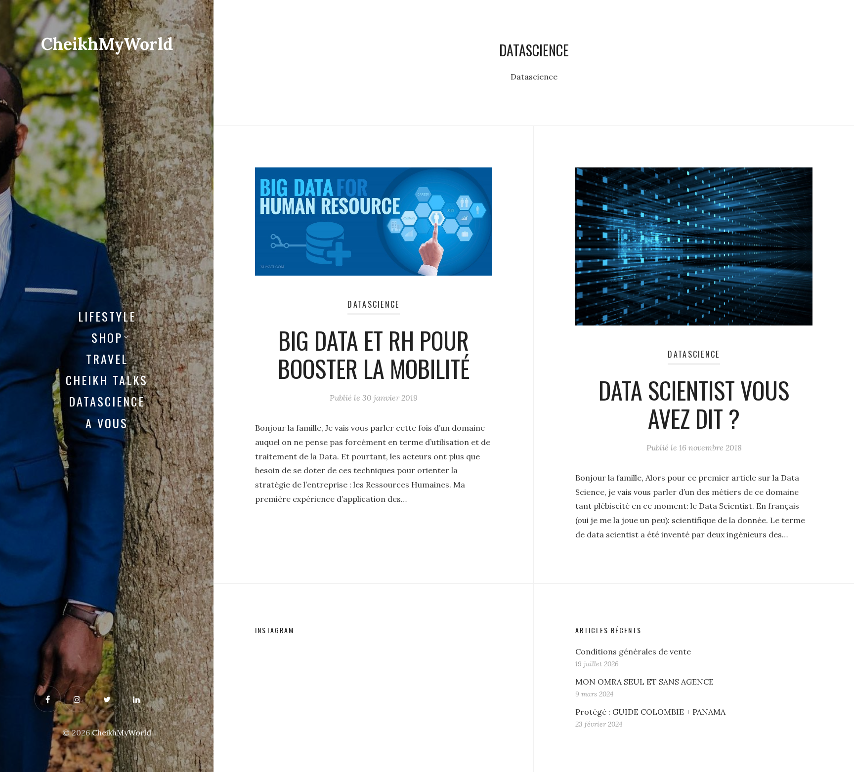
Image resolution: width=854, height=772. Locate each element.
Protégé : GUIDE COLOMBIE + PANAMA (650, 712)
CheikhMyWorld (107, 43)
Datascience (107, 401)
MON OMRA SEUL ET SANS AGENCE (644, 682)
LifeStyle (107, 316)
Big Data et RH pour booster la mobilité (374, 354)
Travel (107, 358)
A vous (106, 423)
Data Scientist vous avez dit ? (693, 404)
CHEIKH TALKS (107, 380)
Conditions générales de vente (633, 651)
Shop (107, 337)
